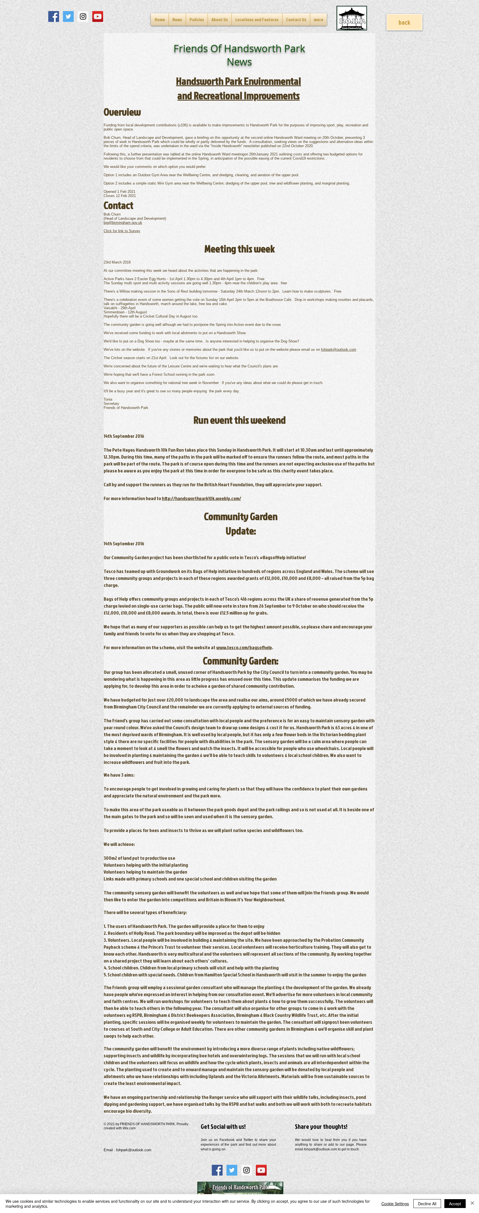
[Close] (472, 1204)
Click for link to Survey (122, 231)
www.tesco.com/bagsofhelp (244, 647)
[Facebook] (53, 16)
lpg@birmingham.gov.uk (123, 223)
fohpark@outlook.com (338, 349)
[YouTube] (97, 16)
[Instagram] (83, 16)
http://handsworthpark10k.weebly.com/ (201, 498)
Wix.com (129, 1128)
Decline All (427, 1203)
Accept (455, 1203)
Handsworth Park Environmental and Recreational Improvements (238, 88)
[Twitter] (68, 16)
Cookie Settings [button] (395, 1203)
